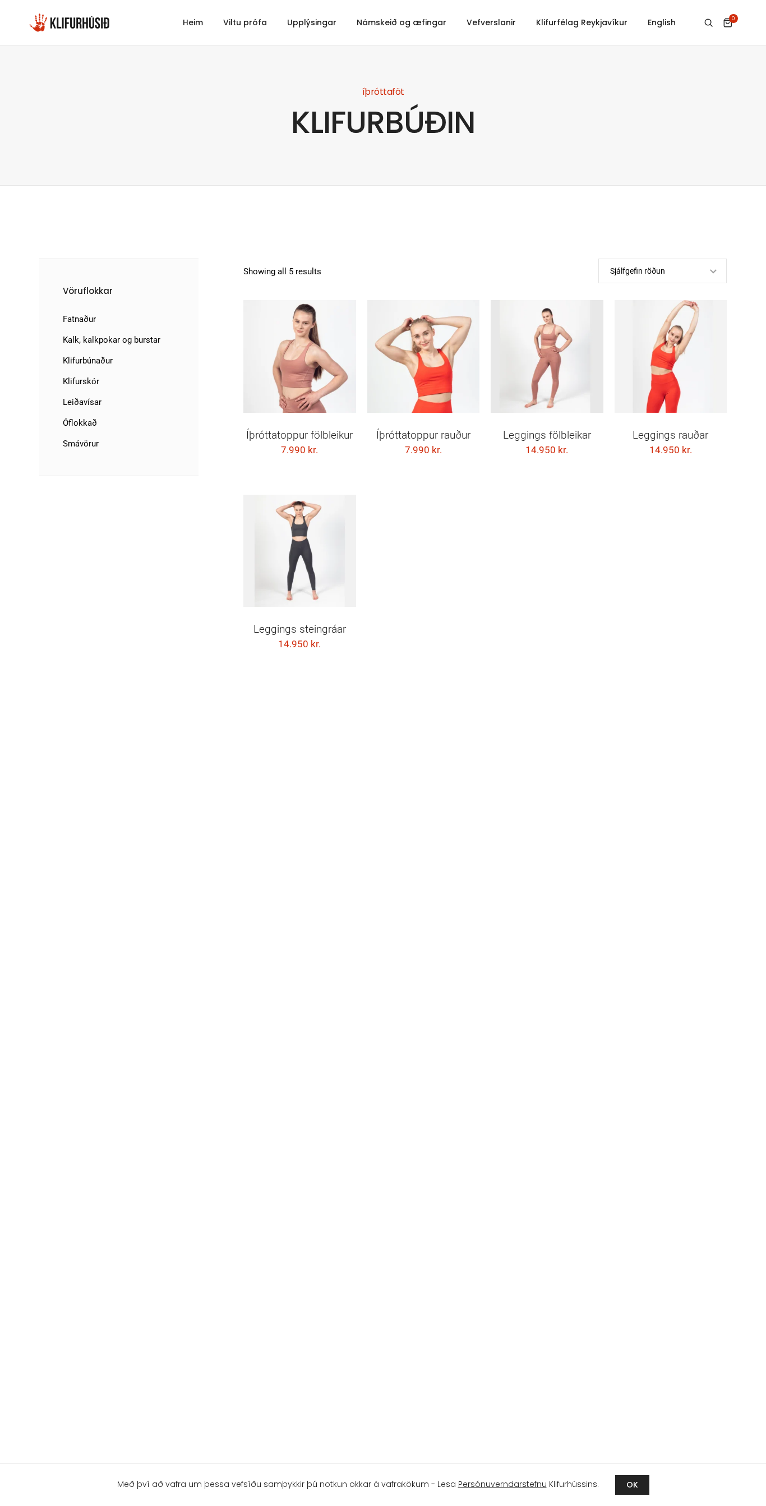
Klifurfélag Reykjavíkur (581, 22)
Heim (193, 22)
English (662, 22)
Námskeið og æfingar (401, 22)
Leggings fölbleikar (547, 435)
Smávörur (81, 444)
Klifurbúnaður (88, 361)
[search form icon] (708, 23)
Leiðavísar (82, 402)
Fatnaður (79, 319)
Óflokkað (80, 423)
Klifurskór (81, 381)
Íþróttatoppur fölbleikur (299, 435)
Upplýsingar (311, 22)
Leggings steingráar (299, 629)
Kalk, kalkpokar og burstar (111, 340)
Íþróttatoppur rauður (423, 435)
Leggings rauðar (670, 435)
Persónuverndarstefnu (502, 1484)
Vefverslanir (491, 22)
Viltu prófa (245, 22)
